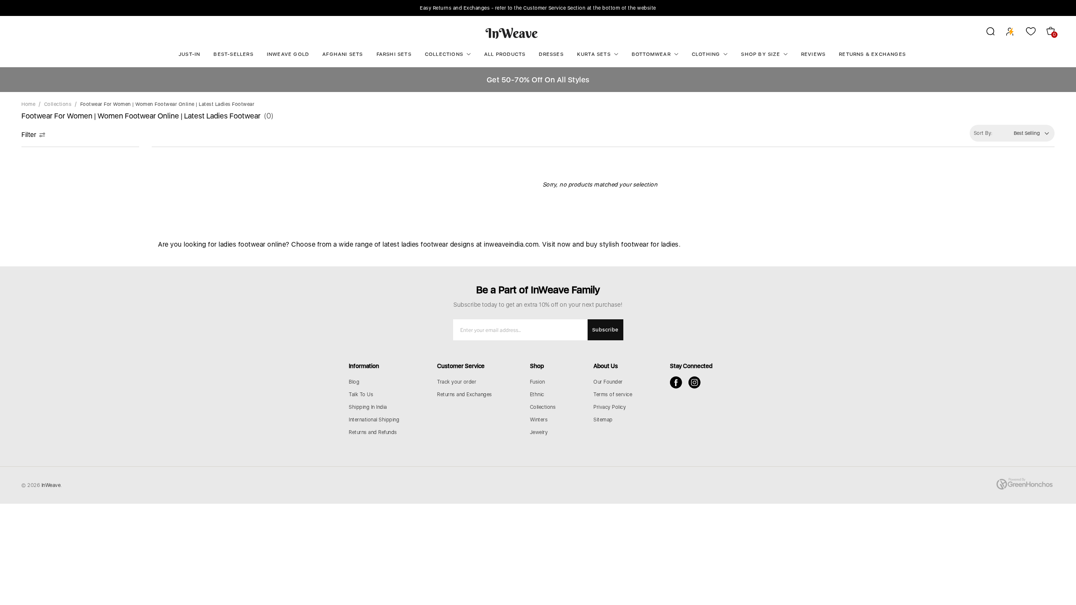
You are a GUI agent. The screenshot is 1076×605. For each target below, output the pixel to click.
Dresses (551, 54)
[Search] (985, 32)
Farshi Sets (394, 54)
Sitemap (603, 420)
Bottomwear (651, 54)
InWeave (51, 485)
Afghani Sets (342, 54)
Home (28, 104)
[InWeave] (511, 33)
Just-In (189, 54)
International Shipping (374, 420)
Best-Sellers (233, 54)
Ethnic (537, 394)
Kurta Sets (594, 54)
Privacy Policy (609, 407)
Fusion (537, 382)
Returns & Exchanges (872, 54)
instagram (694, 382)
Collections (444, 54)
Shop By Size (760, 54)
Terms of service (612, 394)
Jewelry (539, 432)
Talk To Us (361, 394)
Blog (354, 382)
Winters (539, 420)
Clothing (706, 54)
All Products (504, 54)
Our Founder (608, 382)
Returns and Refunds (373, 432)
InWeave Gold (288, 54)
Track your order (456, 382)
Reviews (813, 54)
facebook (676, 382)
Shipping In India (368, 407)
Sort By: (983, 133)
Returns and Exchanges (464, 394)
